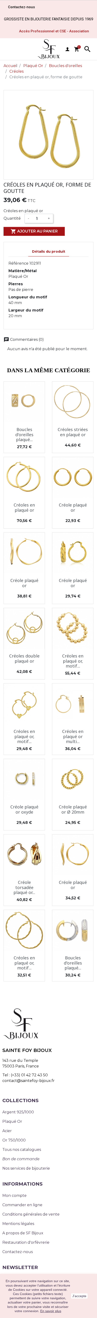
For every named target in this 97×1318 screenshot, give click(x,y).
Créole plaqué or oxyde (24, 809)
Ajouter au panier (34, 231)
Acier (7, 1131)
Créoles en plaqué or (24, 507)
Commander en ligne (22, 1205)
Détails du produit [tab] (48, 251)
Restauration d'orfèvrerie (25, 1242)
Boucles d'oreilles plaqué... (24, 434)
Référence (18, 263)
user (67, 49)
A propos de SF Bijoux (22, 1233)
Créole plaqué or (73, 507)
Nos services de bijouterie (26, 1168)
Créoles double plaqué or (24, 658)
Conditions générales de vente (31, 1214)
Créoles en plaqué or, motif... (72, 661)
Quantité (12, 218)
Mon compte (14, 1195)
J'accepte (79, 1296)
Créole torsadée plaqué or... (24, 887)
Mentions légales (18, 1223)
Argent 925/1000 (18, 1112)
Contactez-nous (17, 1252)
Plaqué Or (12, 1121)
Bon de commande (21, 1159)
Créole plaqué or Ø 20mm (73, 809)
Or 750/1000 (14, 1140)
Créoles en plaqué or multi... (72, 736)
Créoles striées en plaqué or (73, 432)
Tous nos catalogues (21, 1149)
